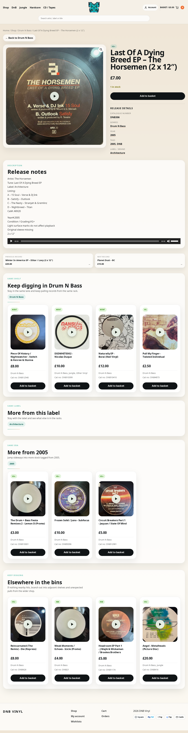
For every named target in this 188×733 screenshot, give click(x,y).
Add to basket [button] (28, 385)
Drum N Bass (24, 30)
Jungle (23, 7)
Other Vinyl (81, 373)
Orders (105, 716)
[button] (101, 49)
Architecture (117, 153)
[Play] (11, 241)
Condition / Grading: (18, 221)
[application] (93, 241)
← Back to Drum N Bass (19, 37)
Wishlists (76, 721)
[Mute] (168, 241)
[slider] (175, 240)
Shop (6, 7)
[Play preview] (54, 96)
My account (78, 716)
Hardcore (35, 7)
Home (6, 30)
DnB (14, 7)
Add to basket (147, 96)
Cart (103, 711)
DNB (119, 144)
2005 (113, 135)
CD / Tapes (49, 7)
